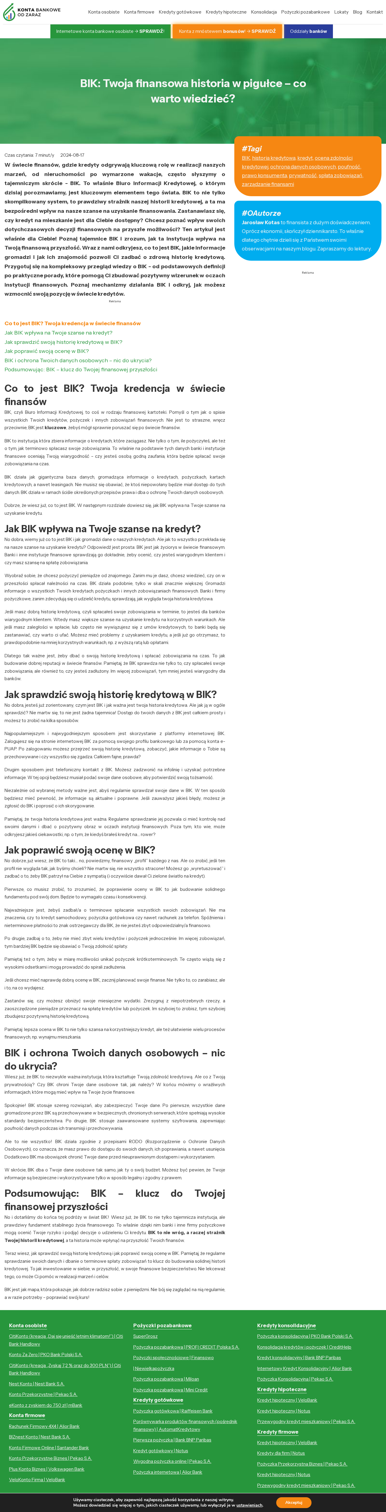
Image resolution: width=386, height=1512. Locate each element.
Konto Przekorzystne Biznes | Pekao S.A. (50, 1458)
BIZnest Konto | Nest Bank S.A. (39, 1437)
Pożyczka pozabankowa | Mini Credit (170, 1390)
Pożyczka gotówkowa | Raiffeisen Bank (173, 1411)
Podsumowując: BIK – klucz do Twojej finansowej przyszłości (81, 369)
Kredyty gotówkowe (180, 12)
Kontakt (375, 12)
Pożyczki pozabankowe (305, 12)
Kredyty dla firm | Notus (281, 1453)
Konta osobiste (104, 12)
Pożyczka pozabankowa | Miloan (166, 1379)
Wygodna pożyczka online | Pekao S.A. (172, 1461)
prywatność (303, 175)
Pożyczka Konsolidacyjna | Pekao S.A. (295, 1379)
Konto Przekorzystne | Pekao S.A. (43, 1394)
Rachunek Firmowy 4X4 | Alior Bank (44, 1426)
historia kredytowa (273, 158)
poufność (349, 167)
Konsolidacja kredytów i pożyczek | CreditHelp (304, 1347)
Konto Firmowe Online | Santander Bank (49, 1448)
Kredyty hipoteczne (226, 12)
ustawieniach (249, 1505)
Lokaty (341, 12)
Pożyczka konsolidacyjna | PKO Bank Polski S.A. (305, 1336)
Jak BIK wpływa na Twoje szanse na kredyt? (58, 332)
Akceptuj (293, 1502)
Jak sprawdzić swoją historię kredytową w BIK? (63, 342)
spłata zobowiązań (340, 175)
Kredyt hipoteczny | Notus (283, 1411)
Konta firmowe (139, 12)
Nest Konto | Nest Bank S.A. (37, 1384)
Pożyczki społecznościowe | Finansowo (173, 1357)
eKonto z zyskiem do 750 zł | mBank (45, 1405)
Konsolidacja (264, 12)
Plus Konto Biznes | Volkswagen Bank (46, 1469)
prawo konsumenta (264, 175)
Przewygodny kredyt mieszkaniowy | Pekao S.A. (306, 1421)
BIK (246, 158)
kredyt (305, 158)
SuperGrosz (145, 1336)
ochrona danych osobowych (303, 167)
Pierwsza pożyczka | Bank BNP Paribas (172, 1440)
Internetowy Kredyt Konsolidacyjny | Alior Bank (304, 1368)
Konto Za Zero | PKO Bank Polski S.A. (46, 1354)
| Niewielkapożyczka (153, 1368)
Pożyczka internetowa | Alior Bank (167, 1472)
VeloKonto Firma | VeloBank (37, 1479)
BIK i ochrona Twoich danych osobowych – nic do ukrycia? (78, 360)
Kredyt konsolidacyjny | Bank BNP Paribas (299, 1357)
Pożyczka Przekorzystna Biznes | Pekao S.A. (302, 1464)
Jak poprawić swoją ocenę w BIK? (47, 351)
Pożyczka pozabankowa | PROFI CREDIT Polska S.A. (186, 1347)
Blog (357, 12)
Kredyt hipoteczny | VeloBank (287, 1400)
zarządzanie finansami (268, 184)
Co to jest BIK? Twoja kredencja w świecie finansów (73, 323)
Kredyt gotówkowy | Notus (160, 1451)
